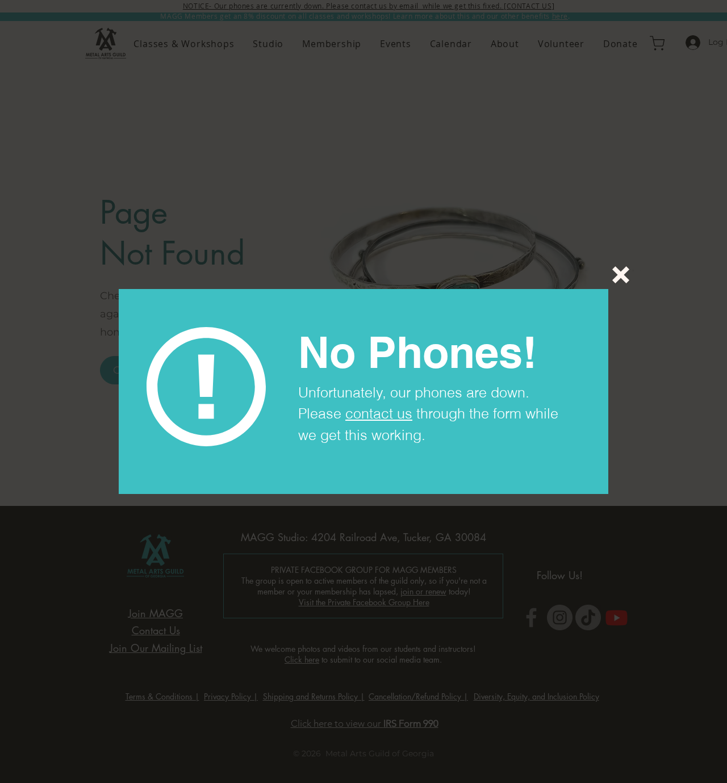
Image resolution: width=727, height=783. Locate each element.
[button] (620, 274)
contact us (378, 413)
